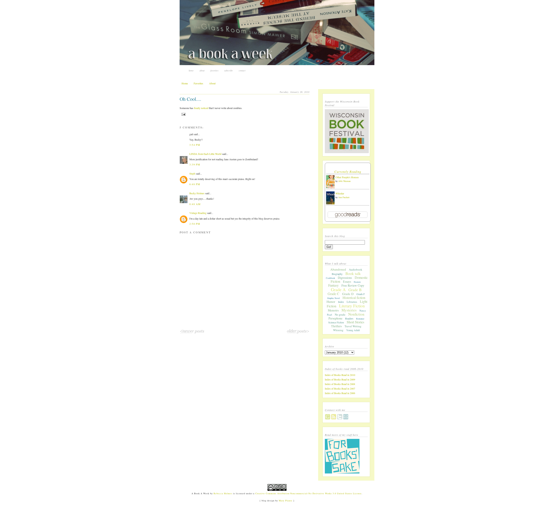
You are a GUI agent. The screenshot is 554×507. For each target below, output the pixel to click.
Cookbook (330, 277)
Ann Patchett (343, 197)
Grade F (360, 294)
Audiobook (355, 269)
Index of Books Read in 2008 (340, 384)
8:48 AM (195, 204)
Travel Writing (353, 326)
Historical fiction (354, 297)
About (202, 70)
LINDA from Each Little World (205, 154)
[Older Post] (298, 332)
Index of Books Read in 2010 (340, 375)
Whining (338, 330)
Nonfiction (356, 314)
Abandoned (338, 269)
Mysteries (349, 310)
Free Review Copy (352, 285)
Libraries (352, 302)
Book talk (353, 273)
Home (191, 70)
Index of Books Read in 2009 (340, 379)
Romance (360, 318)
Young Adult (353, 330)
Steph (192, 173)
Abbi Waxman (344, 181)
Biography (337, 274)
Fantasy (333, 285)
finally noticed (201, 108)
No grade (340, 314)
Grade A (338, 289)
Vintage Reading (197, 213)
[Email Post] (183, 114)
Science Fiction (336, 322)
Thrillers (336, 326)
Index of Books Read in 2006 (340, 393)
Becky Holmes (197, 193)
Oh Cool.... (190, 99)
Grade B (355, 289)
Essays (347, 281)
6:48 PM (194, 184)
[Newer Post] (192, 332)
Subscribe (228, 70)
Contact (242, 70)
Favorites (214, 70)
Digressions (345, 278)
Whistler (339, 193)
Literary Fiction (352, 305)
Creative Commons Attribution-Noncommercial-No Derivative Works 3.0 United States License (308, 493)
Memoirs (333, 310)
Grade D (348, 294)
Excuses (357, 281)
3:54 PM (194, 144)
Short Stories (355, 322)
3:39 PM (194, 164)
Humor (331, 302)
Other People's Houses (347, 177)
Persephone (335, 318)
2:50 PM (194, 223)
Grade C (333, 293)
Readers (349, 318)
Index (341, 301)
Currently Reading (347, 172)
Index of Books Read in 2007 (340, 388)
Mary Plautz (285, 500)
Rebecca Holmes (223, 493)
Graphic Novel (333, 298)
